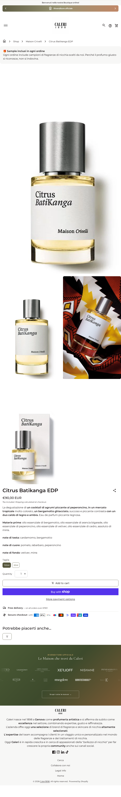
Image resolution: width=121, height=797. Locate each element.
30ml (16, 565)
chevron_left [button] (6, 8)
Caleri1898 (45, 781)
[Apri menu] (5, 25)
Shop (16, 41)
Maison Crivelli (34, 41)
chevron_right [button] (115, 8)
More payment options (60, 599)
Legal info (60, 770)
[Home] (60, 25)
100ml (6, 565)
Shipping (19, 502)
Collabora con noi (60, 765)
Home (60, 775)
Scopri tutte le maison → (60, 694)
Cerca (60, 760)
